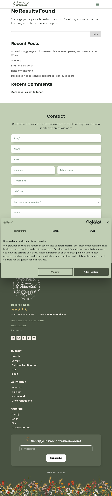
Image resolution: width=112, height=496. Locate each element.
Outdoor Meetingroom (25, 365)
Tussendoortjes (21, 427)
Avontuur (17, 387)
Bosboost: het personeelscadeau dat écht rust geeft (42, 76)
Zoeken (95, 34)
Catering (17, 408)
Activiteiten (18, 382)
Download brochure (18, 325)
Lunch (15, 418)
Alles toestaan (91, 272)
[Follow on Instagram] (18, 338)
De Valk (16, 356)
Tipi (14, 369)
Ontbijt (16, 414)
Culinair (16, 392)
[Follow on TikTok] (29, 338)
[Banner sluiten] (108, 222)
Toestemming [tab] (19, 231)
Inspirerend (18, 396)
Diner (15, 423)
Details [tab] (56, 231)
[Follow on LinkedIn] (13, 338)
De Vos (16, 360)
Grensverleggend (22, 400)
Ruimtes (16, 350)
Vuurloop (16, 60)
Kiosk (15, 374)
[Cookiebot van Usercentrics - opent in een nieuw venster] (88, 222)
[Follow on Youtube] (34, 338)
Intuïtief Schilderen (22, 65)
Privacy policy (16, 330)
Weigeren (55, 272)
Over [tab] (92, 231)
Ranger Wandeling (22, 70)
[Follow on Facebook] (24, 338)
